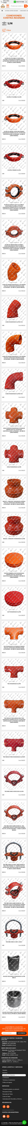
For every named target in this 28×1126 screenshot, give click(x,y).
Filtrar (8, 30)
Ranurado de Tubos (8, 1094)
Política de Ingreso (7, 1082)
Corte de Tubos (6, 1096)
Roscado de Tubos (7, 1091)
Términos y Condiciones (9, 1080)
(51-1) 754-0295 (12, 1053)
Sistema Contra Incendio (11, 10)
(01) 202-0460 (6, 1)
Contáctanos (6, 1077)
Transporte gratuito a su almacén (11, 1089)
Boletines (5, 1072)
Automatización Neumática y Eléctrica (12, 1099)
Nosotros (5, 1070)
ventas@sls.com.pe (11, 1045)
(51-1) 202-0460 (12, 1043)
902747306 (20, 2)
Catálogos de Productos (9, 1075)
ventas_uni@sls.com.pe (12, 1055)
